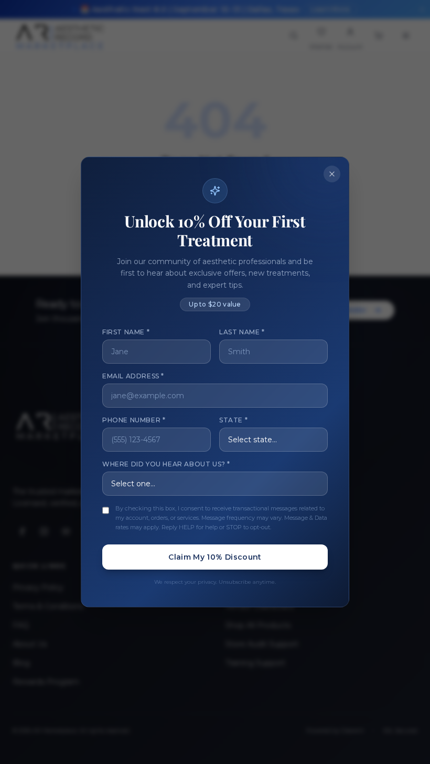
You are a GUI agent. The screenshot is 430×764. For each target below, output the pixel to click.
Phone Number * (133, 420)
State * (233, 420)
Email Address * (133, 376)
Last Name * (242, 332)
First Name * (125, 332)
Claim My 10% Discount (214, 557)
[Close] (332, 174)
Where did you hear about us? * (166, 464)
